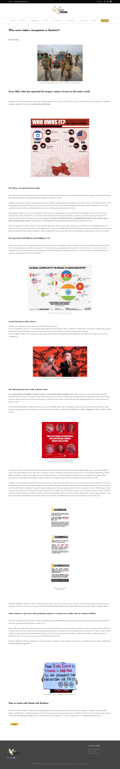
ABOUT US (23, 20)
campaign (89, 409)
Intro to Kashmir (94, 749)
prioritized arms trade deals (17, 478)
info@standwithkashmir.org (21, 1)
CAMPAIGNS (35, 20)
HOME (13, 20)
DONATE (105, 20)
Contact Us (92, 751)
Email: (10, 1)
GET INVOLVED (57, 20)
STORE (94, 20)
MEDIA (45, 20)
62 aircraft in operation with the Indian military (73, 493)
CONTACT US (83, 20)
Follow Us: (99, 1)
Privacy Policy (93, 753)
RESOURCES (71, 20)
